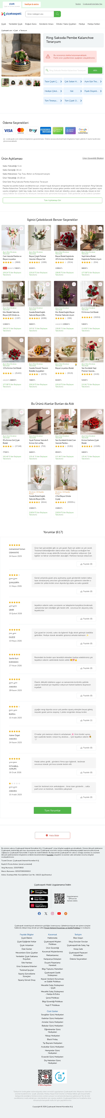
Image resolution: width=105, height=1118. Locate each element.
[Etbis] (45, 1078)
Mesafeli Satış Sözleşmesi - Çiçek (52, 986)
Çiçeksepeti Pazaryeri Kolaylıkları (78, 954)
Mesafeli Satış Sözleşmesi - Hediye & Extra (52, 992)
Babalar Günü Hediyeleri (52, 1025)
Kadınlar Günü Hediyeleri (52, 1018)
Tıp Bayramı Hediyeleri (52, 1043)
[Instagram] (52, 913)
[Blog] (66, 913)
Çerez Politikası (52, 998)
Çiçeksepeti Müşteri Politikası (52, 943)
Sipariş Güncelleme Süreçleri (26, 975)
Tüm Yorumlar (52, 810)
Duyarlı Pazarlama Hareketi (52, 964)
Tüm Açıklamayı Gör (52, 200)
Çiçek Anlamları (26, 945)
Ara (57, 14)
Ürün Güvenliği (52, 948)
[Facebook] (39, 913)
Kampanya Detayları (52, 959)
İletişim (78, 934)
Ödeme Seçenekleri (78, 959)
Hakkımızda (52, 938)
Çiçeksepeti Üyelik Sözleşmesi (52, 974)
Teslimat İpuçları (27, 970)
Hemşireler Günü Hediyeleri (52, 1051)
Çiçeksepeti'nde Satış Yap (92, 4)
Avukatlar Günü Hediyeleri (52, 1047)
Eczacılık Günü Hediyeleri (52, 1056)
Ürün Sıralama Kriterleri (27, 966)
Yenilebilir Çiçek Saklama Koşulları (27, 957)
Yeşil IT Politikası (52, 1005)
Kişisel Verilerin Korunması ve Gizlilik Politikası (52, 980)
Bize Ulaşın (78, 938)
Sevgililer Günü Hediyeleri (52, 1014)
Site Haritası (26, 962)
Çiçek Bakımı (26, 938)
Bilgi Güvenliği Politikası (52, 1001)
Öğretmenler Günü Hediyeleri (52, 1030)
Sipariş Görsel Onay (26, 980)
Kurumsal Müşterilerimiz (52, 951)
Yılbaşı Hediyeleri (52, 1035)
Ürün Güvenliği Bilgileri (93, 158)
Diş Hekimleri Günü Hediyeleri (52, 1061)
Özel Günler (27, 949)
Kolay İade (78, 949)
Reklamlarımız (52, 955)
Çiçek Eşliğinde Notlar (26, 941)
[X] (46, 913)
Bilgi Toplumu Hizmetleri (52, 969)
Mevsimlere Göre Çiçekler (27, 952)
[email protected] (25, 864)
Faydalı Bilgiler (27, 934)
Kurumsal (52, 934)
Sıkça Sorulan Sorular (78, 941)
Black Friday (52, 1039)
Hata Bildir (54, 835)
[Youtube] (59, 913)
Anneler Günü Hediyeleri (52, 1022)
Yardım (78, 4)
